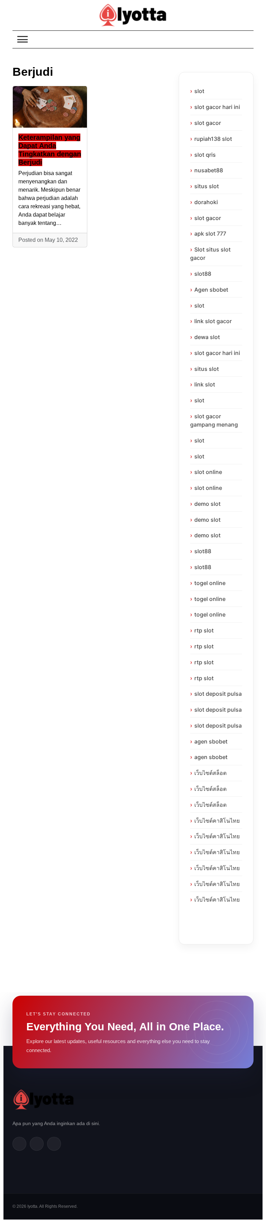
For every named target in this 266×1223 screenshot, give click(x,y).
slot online (208, 471)
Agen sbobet (211, 289)
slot (199, 91)
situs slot (206, 186)
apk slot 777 (210, 233)
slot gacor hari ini (217, 106)
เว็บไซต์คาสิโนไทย (217, 820)
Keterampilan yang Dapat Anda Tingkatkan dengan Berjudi (49, 150)
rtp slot (204, 630)
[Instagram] (54, 1144)
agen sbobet (211, 741)
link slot (204, 384)
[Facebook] (19, 1144)
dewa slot (207, 337)
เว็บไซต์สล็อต (210, 772)
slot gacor (207, 122)
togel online (209, 582)
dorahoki (206, 202)
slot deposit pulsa (218, 693)
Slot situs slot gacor (210, 253)
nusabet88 (208, 170)
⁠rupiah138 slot (213, 138)
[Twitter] (37, 1144)
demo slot (207, 503)
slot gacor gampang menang (214, 420)
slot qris (205, 154)
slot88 (202, 273)
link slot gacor (213, 321)
